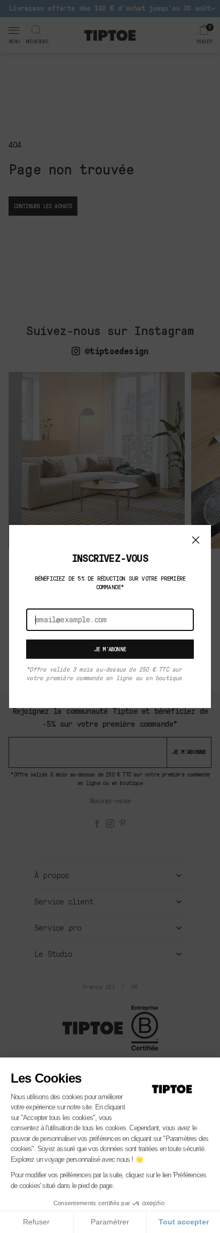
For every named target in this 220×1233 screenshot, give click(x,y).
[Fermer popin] (195, 540)
